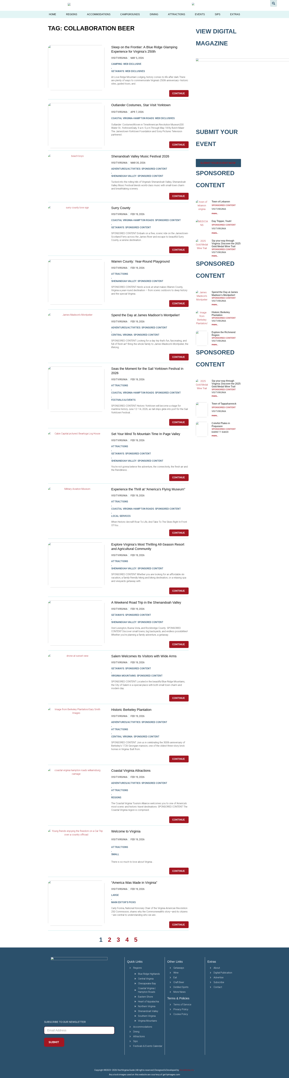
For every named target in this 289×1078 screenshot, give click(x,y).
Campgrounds (130, 14)
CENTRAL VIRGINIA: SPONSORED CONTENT (135, 334)
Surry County (120, 208)
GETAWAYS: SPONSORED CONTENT (131, 227)
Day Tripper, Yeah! (221, 221)
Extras (235, 14)
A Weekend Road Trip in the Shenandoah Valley (146, 602)
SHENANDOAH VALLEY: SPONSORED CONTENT (137, 176)
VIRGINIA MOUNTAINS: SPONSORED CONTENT (137, 675)
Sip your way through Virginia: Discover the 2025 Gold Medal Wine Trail (226, 243)
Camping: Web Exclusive (126, 64)
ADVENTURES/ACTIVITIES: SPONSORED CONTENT (139, 168)
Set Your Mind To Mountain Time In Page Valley (146, 434)
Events (200, 14)
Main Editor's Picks (123, 902)
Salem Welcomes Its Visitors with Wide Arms (144, 656)
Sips (217, 14)
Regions (71, 14)
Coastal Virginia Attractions (131, 770)
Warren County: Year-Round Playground (140, 261)
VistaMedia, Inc (186, 1070)
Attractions (176, 14)
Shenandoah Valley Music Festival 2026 (140, 156)
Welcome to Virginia (125, 831)
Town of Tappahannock (224, 403)
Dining (154, 14)
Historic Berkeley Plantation (131, 710)
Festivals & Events (123, 399)
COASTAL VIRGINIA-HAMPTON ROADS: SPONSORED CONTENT (146, 220)
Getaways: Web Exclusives (128, 71)
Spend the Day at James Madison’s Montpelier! (145, 315)
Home (52, 14)
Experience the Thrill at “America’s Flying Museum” (148, 489)
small (115, 854)
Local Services (121, 516)
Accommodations (98, 14)
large (115, 895)
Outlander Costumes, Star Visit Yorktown (141, 105)
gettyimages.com (171, 1074)
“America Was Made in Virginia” (134, 882)
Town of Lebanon (221, 201)
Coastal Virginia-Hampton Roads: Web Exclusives (143, 118)
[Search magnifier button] (273, 3)
